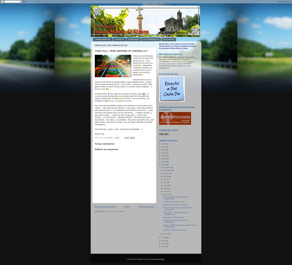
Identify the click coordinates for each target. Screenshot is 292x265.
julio (165, 179)
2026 (164, 144)
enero (165, 234)
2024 (164, 150)
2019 (164, 165)
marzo (165, 191)
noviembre (167, 170)
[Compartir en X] (129, 138)
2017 (164, 241)
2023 (164, 153)
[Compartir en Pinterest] (134, 138)
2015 (164, 246)
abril (165, 188)
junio (165, 182)
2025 (164, 147)
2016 (164, 244)
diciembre (167, 167)
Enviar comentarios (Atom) (114, 211)
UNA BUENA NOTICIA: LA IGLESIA (175, 205)
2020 (164, 162)
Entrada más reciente (105, 207)
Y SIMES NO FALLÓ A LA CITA (174, 202)
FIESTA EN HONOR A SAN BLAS (175, 230)
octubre (166, 173)
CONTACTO (119, 39)
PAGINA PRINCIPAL (103, 39)
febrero (166, 194)
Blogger (161, 259)
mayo (165, 185)
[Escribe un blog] (127, 138)
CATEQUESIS (133, 39)
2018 (164, 237)
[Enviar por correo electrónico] (125, 138)
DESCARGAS (168, 39)
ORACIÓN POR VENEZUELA (173, 217)
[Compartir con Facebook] (132, 138)
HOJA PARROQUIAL (151, 39)
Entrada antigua (146, 207)
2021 (164, 159)
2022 (164, 156)
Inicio (127, 207)
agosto (166, 176)
